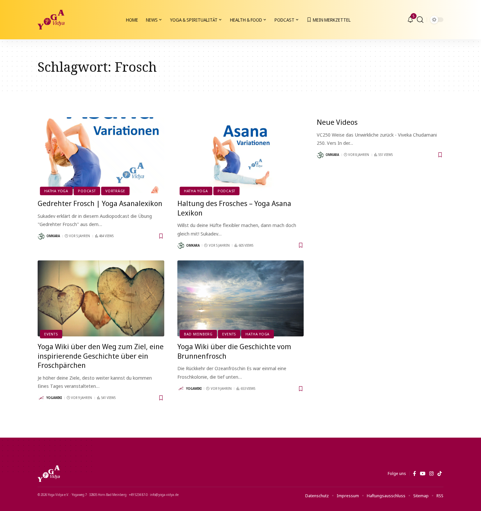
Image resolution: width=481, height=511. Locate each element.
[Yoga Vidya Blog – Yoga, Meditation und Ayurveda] (49, 473)
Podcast (87, 190)
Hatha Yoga (56, 190)
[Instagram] (431, 473)
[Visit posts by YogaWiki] (41, 398)
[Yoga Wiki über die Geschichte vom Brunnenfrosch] (240, 298)
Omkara (53, 236)
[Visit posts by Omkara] (41, 236)
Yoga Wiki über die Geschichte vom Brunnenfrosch (234, 351)
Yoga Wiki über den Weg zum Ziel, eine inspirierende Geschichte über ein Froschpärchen (101, 355)
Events (51, 333)
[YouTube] (422, 473)
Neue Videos (337, 122)
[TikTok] (439, 473)
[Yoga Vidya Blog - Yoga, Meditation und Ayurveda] (51, 19)
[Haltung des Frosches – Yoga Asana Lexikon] (240, 155)
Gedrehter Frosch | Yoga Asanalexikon (100, 203)
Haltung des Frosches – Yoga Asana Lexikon (234, 208)
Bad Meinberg (198, 333)
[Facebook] (414, 473)
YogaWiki (54, 397)
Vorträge (115, 190)
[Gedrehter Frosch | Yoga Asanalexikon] (101, 155)
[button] (420, 19)
